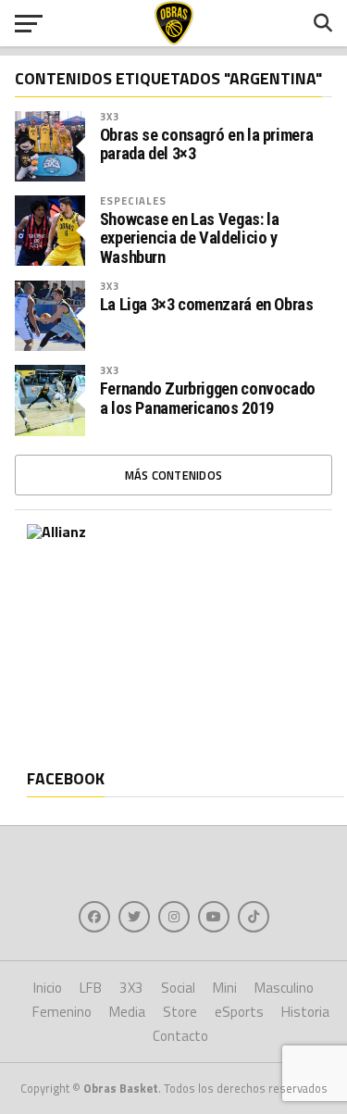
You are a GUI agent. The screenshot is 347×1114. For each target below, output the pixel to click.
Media (127, 1011)
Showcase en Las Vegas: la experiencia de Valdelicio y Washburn (189, 238)
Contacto (180, 1035)
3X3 (109, 116)
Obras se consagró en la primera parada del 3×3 (207, 144)
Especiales (133, 200)
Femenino (62, 1011)
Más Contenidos (174, 475)
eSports (239, 1011)
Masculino (284, 987)
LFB (91, 987)
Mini (225, 987)
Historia (305, 1011)
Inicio (47, 987)
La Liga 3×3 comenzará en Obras (207, 304)
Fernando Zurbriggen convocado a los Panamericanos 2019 (208, 398)
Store (180, 1011)
